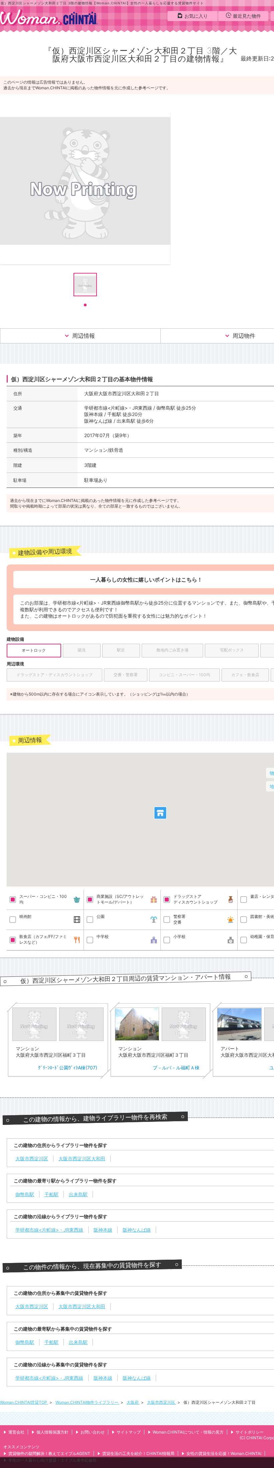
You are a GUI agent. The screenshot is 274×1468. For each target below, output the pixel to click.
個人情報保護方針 (52, 1432)
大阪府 (133, 1402)
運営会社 (16, 1432)
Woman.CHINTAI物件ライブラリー (87, 1402)
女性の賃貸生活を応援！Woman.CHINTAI (223, 1453)
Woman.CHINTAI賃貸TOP (24, 1402)
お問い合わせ (93, 1432)
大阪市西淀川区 (161, 1402)
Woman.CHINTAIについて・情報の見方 (188, 1432)
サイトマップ (129, 1432)
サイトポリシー (250, 1432)
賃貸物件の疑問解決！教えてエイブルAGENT (49, 1453)
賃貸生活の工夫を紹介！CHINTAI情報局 (138, 1453)
